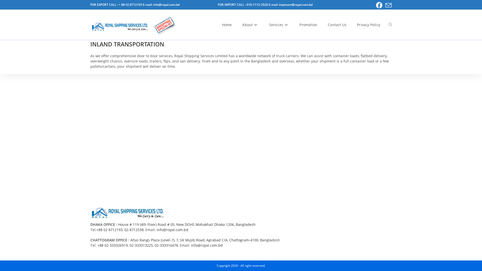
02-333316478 (166, 245)
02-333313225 (141, 245)
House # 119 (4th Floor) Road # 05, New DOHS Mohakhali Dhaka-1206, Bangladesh (187, 224)
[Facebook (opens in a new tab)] (379, 5)
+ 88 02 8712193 (131, 5)
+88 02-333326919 (112, 245)
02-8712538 (134, 229)
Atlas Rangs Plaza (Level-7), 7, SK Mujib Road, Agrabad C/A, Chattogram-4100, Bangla (201, 240)
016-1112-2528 (258, 5)
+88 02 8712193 (109, 229)
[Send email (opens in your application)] (388, 5)
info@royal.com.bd (172, 229)
